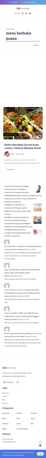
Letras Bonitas (10, 246)
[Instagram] (26, 13)
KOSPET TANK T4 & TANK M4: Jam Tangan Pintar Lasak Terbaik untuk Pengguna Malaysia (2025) (21, 316)
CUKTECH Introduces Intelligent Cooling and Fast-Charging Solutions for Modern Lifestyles (16, 189)
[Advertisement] (23, 80)
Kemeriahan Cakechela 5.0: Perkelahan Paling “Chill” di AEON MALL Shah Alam (22, 273)
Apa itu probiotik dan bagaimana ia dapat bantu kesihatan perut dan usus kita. (22, 293)
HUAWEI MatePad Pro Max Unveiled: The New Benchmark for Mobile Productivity (17, 233)
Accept (40, 454)
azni (12, 154)
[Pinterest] (30, 13)
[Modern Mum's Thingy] (23, 8)
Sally (6, 270)
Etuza (6, 313)
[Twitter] (22, 13)
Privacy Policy (8, 455)
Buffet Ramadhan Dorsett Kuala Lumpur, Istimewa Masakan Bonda (22, 146)
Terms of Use (20, 455)
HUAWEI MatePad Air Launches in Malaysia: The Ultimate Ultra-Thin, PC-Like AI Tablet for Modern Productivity (23, 198)
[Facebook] (19, 13)
